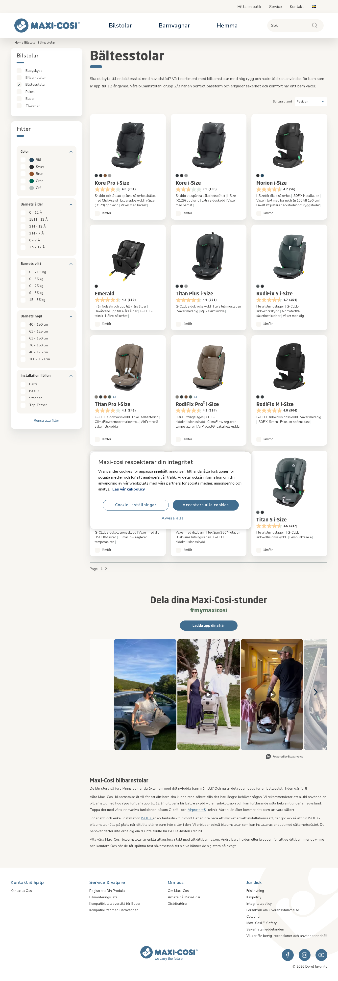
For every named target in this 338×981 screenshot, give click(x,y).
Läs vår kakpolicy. (128, 489)
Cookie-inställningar (135, 505)
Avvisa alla (173, 518)
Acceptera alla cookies (206, 505)
